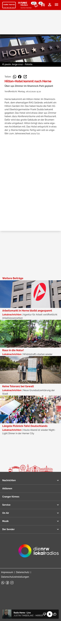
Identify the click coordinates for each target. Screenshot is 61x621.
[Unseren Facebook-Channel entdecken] (7, 582)
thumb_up (54, 614)
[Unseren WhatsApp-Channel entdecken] (3, 582)
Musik (5, 521)
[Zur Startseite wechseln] (9, 5)
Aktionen (7, 488)
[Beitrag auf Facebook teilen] (19, 76)
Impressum (7, 572)
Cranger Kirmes (10, 496)
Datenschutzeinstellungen (15, 576)
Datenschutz (22, 572)
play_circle (49, 614)
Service (6, 504)
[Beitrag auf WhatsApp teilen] (14, 76)
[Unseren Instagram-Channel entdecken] (12, 582)
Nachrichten (9, 480)
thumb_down (44, 614)
